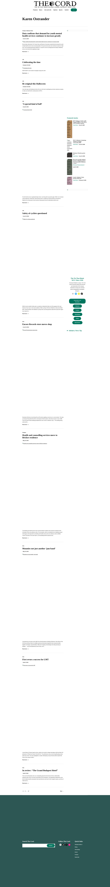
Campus (24, 30)
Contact (77, 310)
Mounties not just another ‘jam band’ (38, 548)
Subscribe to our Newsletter (77, 301)
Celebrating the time (31, 62)
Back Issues (77, 322)
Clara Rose (75, 125)
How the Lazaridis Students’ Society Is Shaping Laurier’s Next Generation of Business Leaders (79, 161)
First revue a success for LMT (35, 659)
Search (50, 845)
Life (23, 59)
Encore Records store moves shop (37, 324)
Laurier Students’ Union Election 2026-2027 (78, 178)
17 (28, 791)
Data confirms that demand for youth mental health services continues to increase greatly (42, 34)
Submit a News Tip (75, 330)
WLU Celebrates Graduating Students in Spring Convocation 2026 (79, 141)
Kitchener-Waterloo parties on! (79, 154)
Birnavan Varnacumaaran (78, 164)
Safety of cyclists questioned (34, 213)
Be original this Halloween (34, 84)
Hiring (77, 318)
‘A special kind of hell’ (32, 104)
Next (62, 791)
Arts (23, 321)
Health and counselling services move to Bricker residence (39, 436)
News (32, 30)
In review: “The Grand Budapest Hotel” (40, 770)
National (28, 30)
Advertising (77, 314)
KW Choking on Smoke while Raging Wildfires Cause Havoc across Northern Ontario (80, 122)
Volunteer (77, 306)
